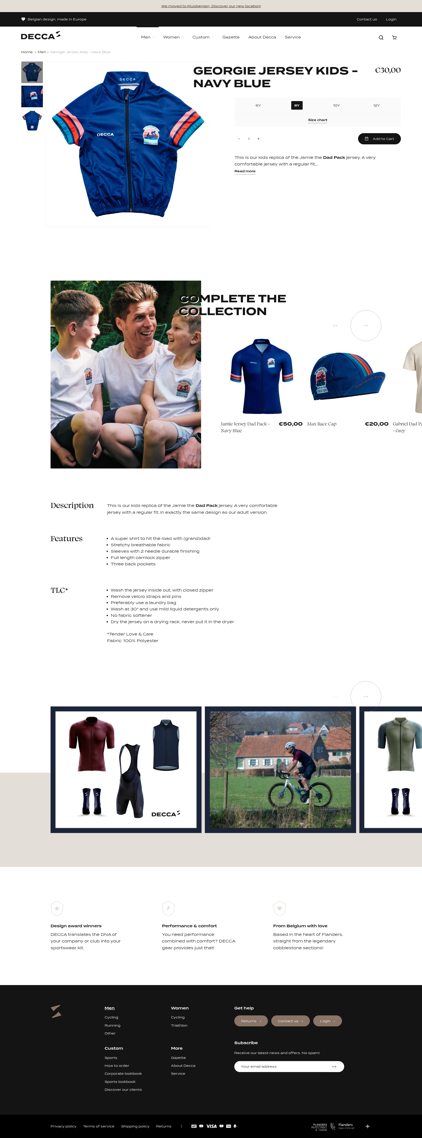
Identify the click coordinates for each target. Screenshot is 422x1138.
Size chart (317, 120)
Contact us (367, 19)
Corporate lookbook (123, 1073)
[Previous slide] (335, 325)
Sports (111, 1058)
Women (171, 37)
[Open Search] (381, 37)
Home (27, 52)
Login (391, 19)
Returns (248, 1021)
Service (293, 37)
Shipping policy (135, 1126)
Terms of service (99, 1126)
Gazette (231, 37)
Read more (245, 171)
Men (146, 37)
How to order (117, 1066)
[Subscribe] (335, 1066)
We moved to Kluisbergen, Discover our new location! (211, 6)
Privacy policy (63, 1126)
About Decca (262, 37)
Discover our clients (123, 1089)
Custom (201, 37)
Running (112, 1025)
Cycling (111, 1017)
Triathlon (179, 1025)
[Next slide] (365, 325)
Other (110, 1033)
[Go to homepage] (41, 33)
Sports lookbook (120, 1082)
